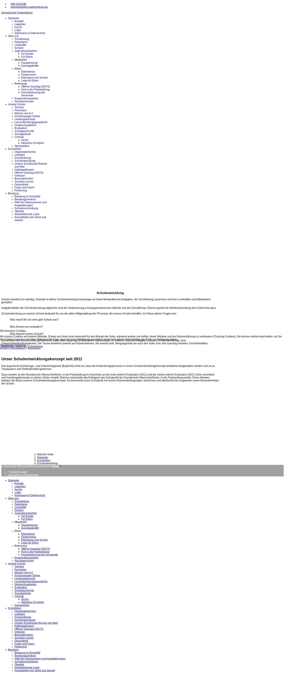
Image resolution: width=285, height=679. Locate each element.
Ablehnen (20, 345)
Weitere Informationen (13, 348)
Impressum (34, 348)
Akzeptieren (7, 345)
